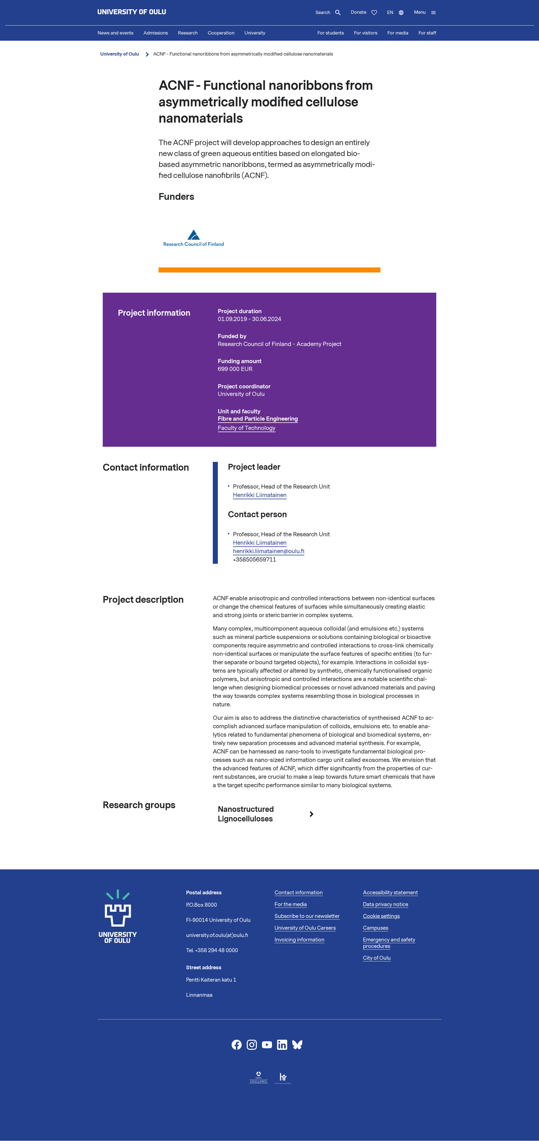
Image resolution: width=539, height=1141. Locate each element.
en (398, 17)
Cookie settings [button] (381, 916)
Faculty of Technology (246, 428)
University (255, 33)
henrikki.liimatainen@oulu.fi (268, 551)
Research (188, 33)
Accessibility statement (390, 892)
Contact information (299, 892)
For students (331, 33)
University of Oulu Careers (305, 928)
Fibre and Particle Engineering (258, 419)
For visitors (365, 33)
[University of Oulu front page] (145, 12)
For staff (427, 33)
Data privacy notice (385, 904)
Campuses (375, 928)
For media (397, 33)
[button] (425, 12)
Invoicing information (300, 939)
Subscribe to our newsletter (307, 916)
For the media (291, 904)
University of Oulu (119, 54)
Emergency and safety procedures (389, 943)
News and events (115, 33)
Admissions (155, 33)
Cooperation (221, 33)
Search (323, 13)
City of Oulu (377, 958)
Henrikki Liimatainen (260, 495)
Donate (358, 12)
